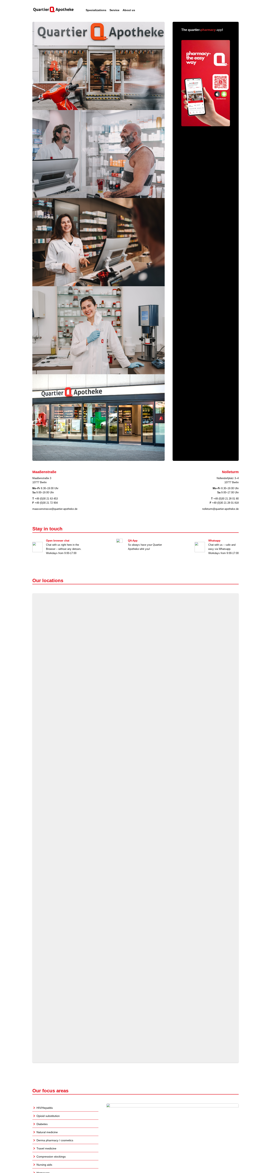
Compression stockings (51, 1156)
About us (129, 10)
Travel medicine (46, 1148)
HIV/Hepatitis (45, 1107)
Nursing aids (44, 1164)
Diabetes (42, 1124)
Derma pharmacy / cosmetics (55, 1140)
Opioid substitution (48, 1116)
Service (114, 10)
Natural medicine (47, 1132)
